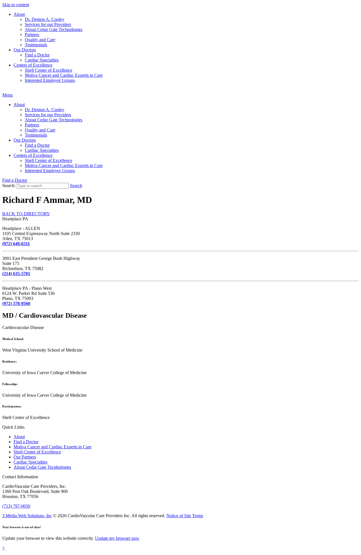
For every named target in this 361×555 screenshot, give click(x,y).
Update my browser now (117, 538)
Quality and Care (40, 39)
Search (76, 185)
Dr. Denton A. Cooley (44, 19)
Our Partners (25, 457)
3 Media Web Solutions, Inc (27, 515)
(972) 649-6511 (16, 243)
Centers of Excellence (33, 65)
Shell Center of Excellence (48, 70)
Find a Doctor (37, 54)
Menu (7, 95)
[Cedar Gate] (2, 89)
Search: (9, 185)
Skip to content (15, 4)
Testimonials (36, 44)
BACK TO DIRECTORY (26, 213)
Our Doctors (25, 49)
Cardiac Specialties (42, 60)
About (19, 14)
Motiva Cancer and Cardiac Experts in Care (64, 75)
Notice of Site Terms (184, 515)
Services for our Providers (48, 24)
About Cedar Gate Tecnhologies (42, 467)
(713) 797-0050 (16, 506)
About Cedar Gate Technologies (53, 29)
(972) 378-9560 (16, 303)
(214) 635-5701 (16, 273)
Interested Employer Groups (50, 80)
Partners (32, 34)
